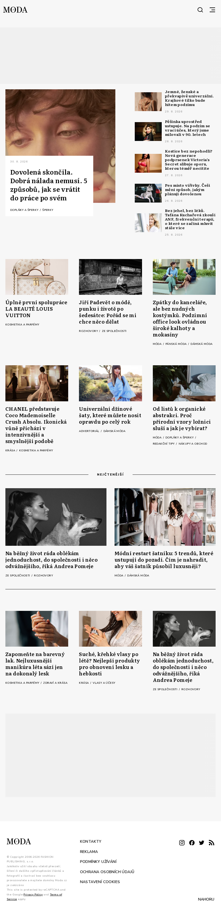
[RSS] (211, 843)
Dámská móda (201, 344)
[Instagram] (182, 843)
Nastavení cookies (100, 881)
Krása (10, 450)
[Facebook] (192, 843)
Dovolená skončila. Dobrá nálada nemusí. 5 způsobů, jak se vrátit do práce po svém (48, 185)
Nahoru (206, 899)
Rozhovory (89, 331)
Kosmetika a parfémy (22, 325)
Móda (158, 344)
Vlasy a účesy (104, 683)
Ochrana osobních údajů (107, 871)
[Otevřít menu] (212, 9)
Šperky (47, 210)
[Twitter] (201, 843)
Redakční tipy (164, 444)
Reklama (89, 851)
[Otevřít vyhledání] (200, 9)
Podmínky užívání (98, 861)
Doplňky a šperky (24, 210)
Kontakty (91, 841)
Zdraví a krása (55, 683)
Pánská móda (176, 344)
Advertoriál (89, 431)
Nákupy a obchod (193, 444)
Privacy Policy (33, 894)
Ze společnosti (114, 331)
